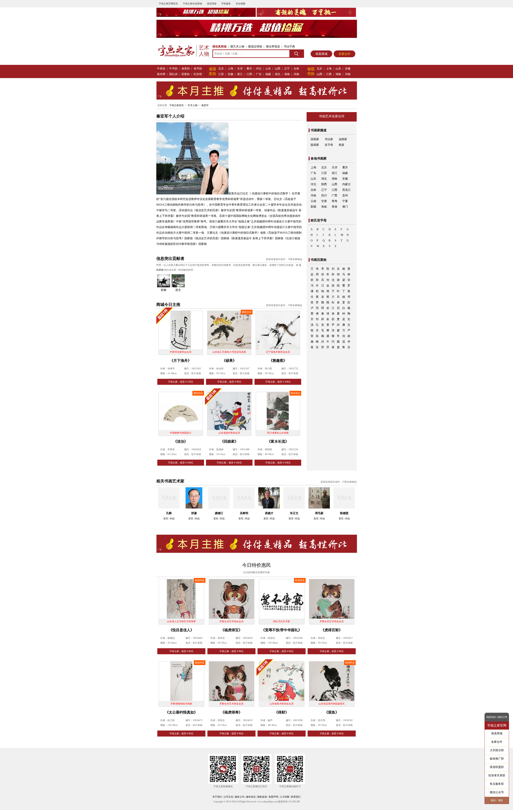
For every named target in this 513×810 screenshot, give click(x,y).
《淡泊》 (180, 441)
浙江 (240, 74)
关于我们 (217, 796)
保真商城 (321, 53)
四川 (324, 195)
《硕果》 (229, 361)
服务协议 (251, 796)
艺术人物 (192, 105)
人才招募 (284, 796)
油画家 (343, 139)
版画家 (315, 144)
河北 (259, 68)
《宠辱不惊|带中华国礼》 (281, 630)
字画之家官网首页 (168, 3)
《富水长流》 (278, 441)
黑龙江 (346, 189)
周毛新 (319, 513)
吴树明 (244, 513)
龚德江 (219, 513)
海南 (324, 206)
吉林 (296, 68)
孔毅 (169, 513)
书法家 (329, 139)
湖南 (287, 74)
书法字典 (289, 46)
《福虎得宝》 (231, 630)
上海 (230, 68)
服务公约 (239, 796)
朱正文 (294, 513)
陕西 (324, 184)
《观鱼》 (331, 712)
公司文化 (228, 796)
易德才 (269, 513)
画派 (341, 144)
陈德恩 (344, 513)
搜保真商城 (219, 46)
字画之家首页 (176, 105)
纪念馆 (198, 74)
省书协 (198, 68)
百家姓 (185, 74)
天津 (240, 68)
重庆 (249, 68)
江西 (249, 74)
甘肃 (324, 201)
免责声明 (273, 796)
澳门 (345, 206)
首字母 (329, 144)
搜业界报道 (273, 46)
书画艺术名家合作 (331, 116)
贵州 (345, 195)
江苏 (221, 74)
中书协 (173, 68)
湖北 (277, 74)
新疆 (313, 206)
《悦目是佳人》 (181, 630)
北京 (221, 68)
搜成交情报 (255, 46)
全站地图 (240, 3)
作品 (172, 518)
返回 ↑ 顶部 (497, 800)
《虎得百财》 (331, 630)
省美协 (185, 68)
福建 (268, 74)
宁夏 (345, 201)
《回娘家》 (229, 441)
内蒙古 (346, 184)
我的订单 (502, 717)
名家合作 (344, 53)
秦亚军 (205, 105)
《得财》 (281, 712)
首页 (165, 518)
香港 (334, 206)
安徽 (230, 74)
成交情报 (211, 3)
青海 (334, 201)
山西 (277, 68)
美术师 (161, 74)
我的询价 (491, 717)
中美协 (161, 68)
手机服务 (226, 3)
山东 (268, 68)
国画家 (315, 139)
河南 (296, 74)
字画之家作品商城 (192, 3)
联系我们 (296, 796)
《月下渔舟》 (180, 361)
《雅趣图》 (278, 361)
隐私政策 (262, 796)
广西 (334, 195)
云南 (313, 201)
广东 (259, 74)
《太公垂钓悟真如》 (181, 712)
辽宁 (287, 68)
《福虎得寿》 (231, 712)
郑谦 (194, 513)
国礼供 (173, 74)
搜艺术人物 (237, 46)
